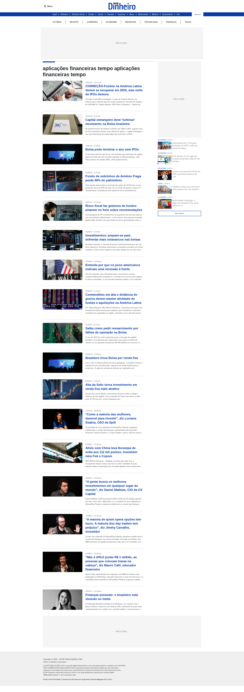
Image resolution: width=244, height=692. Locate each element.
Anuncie (197, 14)
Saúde (91, 14)
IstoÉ (54, 14)
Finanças (171, 22)
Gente (100, 14)
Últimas (57, 22)
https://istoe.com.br (51, 675)
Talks (188, 22)
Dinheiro (64, 14)
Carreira (92, 22)
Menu (131, 14)
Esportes (122, 14)
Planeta (110, 14)
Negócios (130, 22)
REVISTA (74, 22)
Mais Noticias (179, 213)
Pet (178, 14)
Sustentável (167, 14)
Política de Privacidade (51, 679)
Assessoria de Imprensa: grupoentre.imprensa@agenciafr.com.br (87, 679)
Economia (111, 22)
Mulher (155, 14)
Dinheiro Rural (78, 14)
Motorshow (143, 14)
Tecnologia (151, 22)
